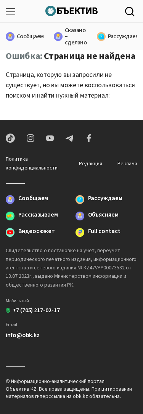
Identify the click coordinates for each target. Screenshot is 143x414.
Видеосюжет (36, 231)
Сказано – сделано (71, 36)
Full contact (104, 231)
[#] (71, 10)
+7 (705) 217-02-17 (36, 310)
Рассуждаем (119, 36)
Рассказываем (38, 215)
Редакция (90, 164)
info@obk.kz (23, 335)
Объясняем (103, 215)
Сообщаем (26, 36)
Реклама (127, 164)
